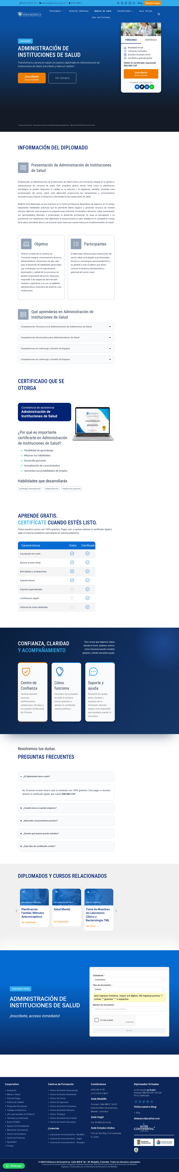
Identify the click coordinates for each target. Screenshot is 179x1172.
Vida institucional (101, 18)
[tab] (131, 40)
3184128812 (76, 3)
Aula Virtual (145, 11)
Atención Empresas (78, 11)
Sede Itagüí (97, 1117)
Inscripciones (124, 11)
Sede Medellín (99, 1098)
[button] (66, 327)
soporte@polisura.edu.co (54, 3)
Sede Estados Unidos (103, 1127)
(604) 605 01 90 (29, 3)
